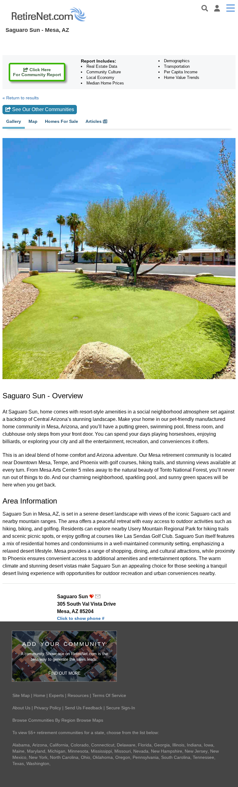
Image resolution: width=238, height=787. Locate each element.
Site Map (21, 695)
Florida (145, 744)
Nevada (140, 751)
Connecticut (102, 744)
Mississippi (101, 751)
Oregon (122, 757)
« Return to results (20, 97)
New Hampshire (166, 751)
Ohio (85, 757)
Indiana (194, 744)
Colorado (80, 744)
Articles (94, 121)
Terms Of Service (109, 695)
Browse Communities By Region (43, 720)
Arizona (39, 744)
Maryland (36, 751)
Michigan (56, 751)
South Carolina (175, 757)
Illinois (178, 744)
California (59, 744)
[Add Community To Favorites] (91, 596)
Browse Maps (90, 720)
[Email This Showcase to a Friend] (97, 596)
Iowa (208, 744)
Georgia (162, 744)
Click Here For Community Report (37, 72)
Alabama (21, 744)
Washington (37, 763)
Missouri (122, 751)
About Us (21, 707)
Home (39, 695)
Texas (18, 763)
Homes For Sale (61, 121)
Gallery (13, 121)
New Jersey (196, 751)
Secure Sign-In (120, 707)
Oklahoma (103, 757)
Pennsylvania (146, 757)
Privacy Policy (47, 707)
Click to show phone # (80, 618)
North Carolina (64, 757)
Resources (78, 695)
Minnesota (78, 751)
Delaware (126, 744)
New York (38, 757)
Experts (56, 695)
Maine (18, 751)
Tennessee (203, 757)
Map (33, 121)
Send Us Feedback (83, 707)
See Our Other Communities (42, 109)
